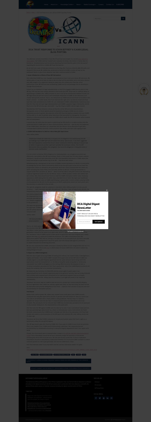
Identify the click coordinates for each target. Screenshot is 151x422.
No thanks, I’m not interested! (75, 231)
